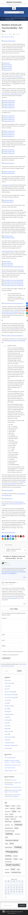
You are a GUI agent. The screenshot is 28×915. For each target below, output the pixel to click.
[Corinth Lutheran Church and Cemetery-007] (12, 282)
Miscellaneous (7, 706)
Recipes (6, 725)
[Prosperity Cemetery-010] (8, 134)
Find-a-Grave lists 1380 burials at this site (11, 93)
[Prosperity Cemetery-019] (8, 115)
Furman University (9, 816)
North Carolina (8, 847)
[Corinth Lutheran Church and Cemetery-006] (12, 285)
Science (6, 734)
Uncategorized (7, 742)
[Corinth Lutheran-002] (7, 265)
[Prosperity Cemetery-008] (8, 100)
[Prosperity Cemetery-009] (8, 102)
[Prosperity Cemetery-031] (8, 163)
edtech (18, 808)
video (18, 869)
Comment (4, 618)
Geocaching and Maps (9, 694)
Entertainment (7, 683)
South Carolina (12, 864)
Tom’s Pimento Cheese (9, 767)
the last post (6, 185)
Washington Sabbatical (9, 745)
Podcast (6, 717)
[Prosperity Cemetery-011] (8, 136)
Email (3, 640)
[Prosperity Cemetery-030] (8, 153)
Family (6, 686)
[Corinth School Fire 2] (7, 498)
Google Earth (17, 821)
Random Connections (14, 2)
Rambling (12, 36)
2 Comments (17, 34)
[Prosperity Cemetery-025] (8, 107)
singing (21, 859)
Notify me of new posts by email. (10, 654)
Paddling (6, 711)
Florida (6, 814)
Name (3, 634)
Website (3, 645)
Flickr (19, 811)
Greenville (18, 825)
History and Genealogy (9, 697)
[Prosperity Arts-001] (7, 64)
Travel (5, 739)
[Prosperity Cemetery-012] (8, 104)
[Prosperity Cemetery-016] (8, 131)
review (15, 859)
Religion (6, 728)
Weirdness (6, 748)
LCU (6, 837)
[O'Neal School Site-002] (7, 202)
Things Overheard (8, 737)
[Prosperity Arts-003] (7, 68)
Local (5, 703)
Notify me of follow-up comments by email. (13, 651)
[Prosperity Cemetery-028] (8, 151)
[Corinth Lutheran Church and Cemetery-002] (12, 266)
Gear (5, 689)
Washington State (16, 872)
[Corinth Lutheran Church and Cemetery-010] (12, 303)
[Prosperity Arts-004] (7, 70)
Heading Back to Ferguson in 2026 (12, 765)
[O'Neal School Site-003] (7, 200)
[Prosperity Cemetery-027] (8, 149)
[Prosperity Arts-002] (7, 66)
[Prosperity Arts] (6, 63)
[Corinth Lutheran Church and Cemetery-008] (12, 280)
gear (16, 816)
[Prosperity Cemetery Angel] (8, 41)
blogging (7, 805)
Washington (7, 872)
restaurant (15, 856)
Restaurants (7, 731)
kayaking (9, 834)
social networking (8, 861)
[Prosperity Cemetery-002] (8, 121)
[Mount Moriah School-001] (8, 237)
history (16, 828)
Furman (11, 814)
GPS (12, 824)
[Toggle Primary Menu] (14, 8)
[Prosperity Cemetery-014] (8, 119)
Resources (14, 780)
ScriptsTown (17, 913)
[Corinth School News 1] (7, 490)
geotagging (7, 818)
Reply (24, 577)
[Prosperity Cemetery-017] (8, 132)
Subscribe (22, 905)
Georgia (20, 816)
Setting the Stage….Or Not (10, 770)
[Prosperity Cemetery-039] (8, 171)
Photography (6, 36)
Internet (6, 700)
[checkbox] (3, 911)
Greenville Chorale (9, 828)
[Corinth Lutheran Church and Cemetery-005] (12, 283)
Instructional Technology (9, 830)
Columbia (6, 808)
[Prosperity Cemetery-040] (8, 173)
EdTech (6, 680)
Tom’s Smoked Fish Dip (9, 757)
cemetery (13, 805)
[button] (3, 536)
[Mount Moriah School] (7, 236)
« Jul (5, 897)
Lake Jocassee (17, 834)
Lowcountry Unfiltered (11, 840)
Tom (11, 34)
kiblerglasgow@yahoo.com (14, 598)
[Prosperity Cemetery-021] (8, 117)
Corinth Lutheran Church (7, 251)
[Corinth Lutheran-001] (7, 263)
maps (6, 843)
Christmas (18, 805)
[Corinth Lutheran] (6, 261)
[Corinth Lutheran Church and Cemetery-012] (12, 335)
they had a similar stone (9, 313)
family (14, 811)
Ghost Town (13, 819)
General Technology (9, 691)
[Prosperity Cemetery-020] (8, 105)
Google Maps (7, 824)
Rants (5, 723)
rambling (8, 856)
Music (5, 708)
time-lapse (7, 869)
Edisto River (12, 808)
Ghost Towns (8, 821)
